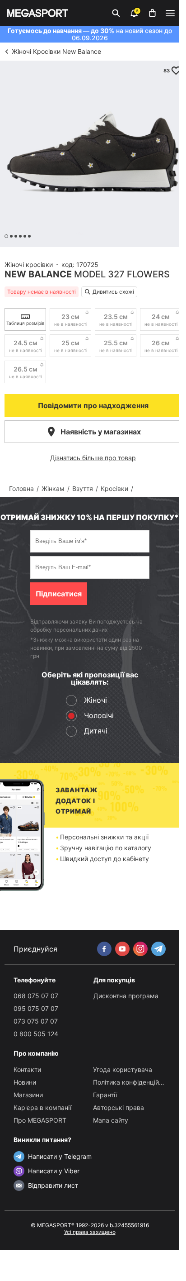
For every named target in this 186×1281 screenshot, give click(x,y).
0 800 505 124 (36, 1034)
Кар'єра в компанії (42, 1107)
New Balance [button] (38, 274)
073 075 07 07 (36, 1021)
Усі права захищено (90, 1232)
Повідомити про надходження (93, 405)
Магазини (28, 1095)
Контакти (27, 1069)
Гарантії (105, 1095)
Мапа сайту (110, 1120)
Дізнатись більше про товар (93, 458)
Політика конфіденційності (133, 1082)
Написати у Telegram (60, 1156)
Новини (25, 1082)
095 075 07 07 (36, 1008)
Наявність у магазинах (100, 431)
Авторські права (118, 1107)
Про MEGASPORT (40, 1120)
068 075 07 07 (36, 996)
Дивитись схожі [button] (113, 291)
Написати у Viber (53, 1171)
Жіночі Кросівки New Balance (56, 51)
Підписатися (59, 593)
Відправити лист (53, 1185)
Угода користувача (122, 1069)
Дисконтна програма (125, 996)
